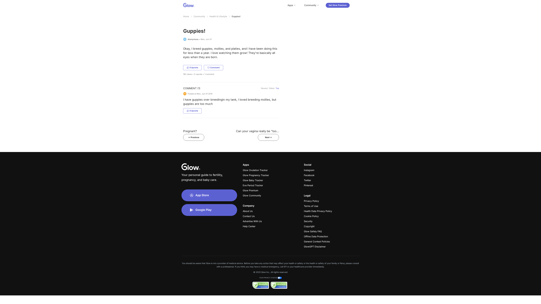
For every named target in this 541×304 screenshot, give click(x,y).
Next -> (268, 137)
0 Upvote (193, 67)
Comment (215, 67)
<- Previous (193, 137)
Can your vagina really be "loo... (257, 131)
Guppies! (236, 16)
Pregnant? (190, 131)
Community (199, 16)
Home (186, 16)
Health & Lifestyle (218, 16)
